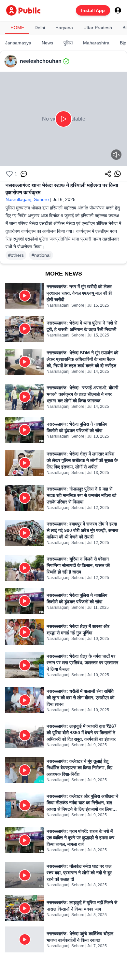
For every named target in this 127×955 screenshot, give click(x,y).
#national (41, 255)
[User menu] (118, 10)
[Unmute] (116, 154)
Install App (93, 10)
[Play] (63, 119)
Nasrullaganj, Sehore (27, 199)
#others (16, 255)
